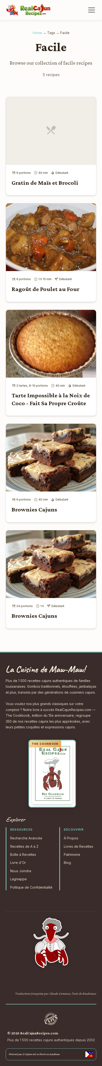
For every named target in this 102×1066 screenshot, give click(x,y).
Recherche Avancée (26, 838)
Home (37, 33)
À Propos (71, 838)
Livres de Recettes (78, 846)
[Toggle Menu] (91, 10)
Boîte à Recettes (23, 854)
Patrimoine (72, 854)
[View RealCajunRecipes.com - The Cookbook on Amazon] (52, 773)
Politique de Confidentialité (31, 887)
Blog (67, 863)
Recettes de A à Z (24, 846)
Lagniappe (18, 879)
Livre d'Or (18, 863)
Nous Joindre (20, 871)
